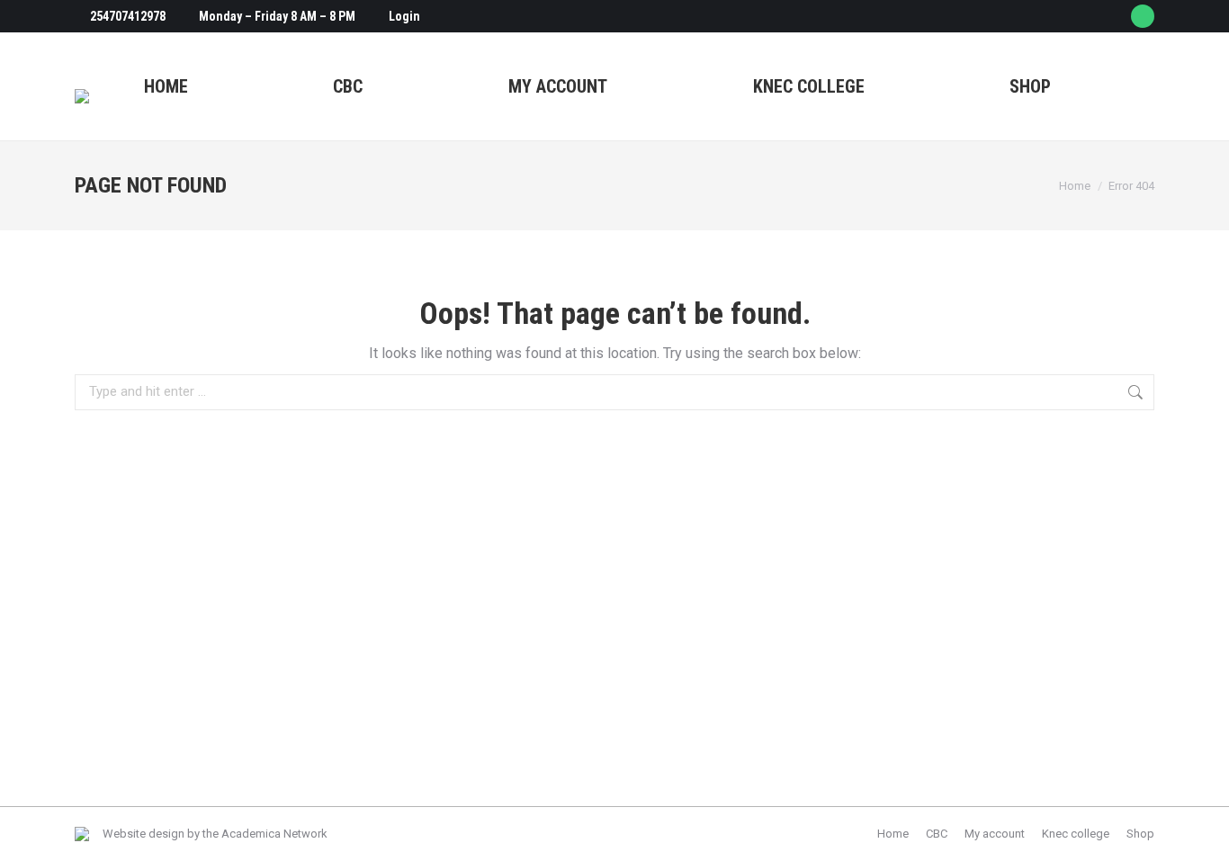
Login (404, 16)
